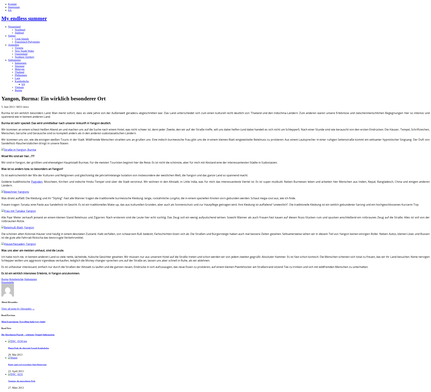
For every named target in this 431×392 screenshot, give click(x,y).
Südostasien (14, 60)
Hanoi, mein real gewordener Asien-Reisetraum (27, 365)
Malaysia (19, 69)
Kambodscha (22, 81)
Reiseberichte (16, 279)
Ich (9, 10)
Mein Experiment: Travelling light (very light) (23, 321)
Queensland (21, 54)
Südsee (12, 35)
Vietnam (19, 87)
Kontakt (12, 4)
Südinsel (19, 32)
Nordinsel (20, 29)
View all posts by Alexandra (18, 308)
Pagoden (36, 182)
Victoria (19, 47)
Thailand (19, 72)
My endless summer (24, 18)
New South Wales (24, 51)
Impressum (14, 7)
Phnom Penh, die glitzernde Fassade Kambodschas (28, 348)
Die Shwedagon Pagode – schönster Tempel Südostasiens (28, 334)
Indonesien (20, 63)
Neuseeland (14, 26)
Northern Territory (24, 57)
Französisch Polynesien (27, 41)
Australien (13, 44)
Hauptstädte (7, 282)
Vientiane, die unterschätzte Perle (21, 381)
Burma (18, 90)
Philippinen (21, 75)
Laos (17, 78)
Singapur (19, 66)
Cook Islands (22, 38)
